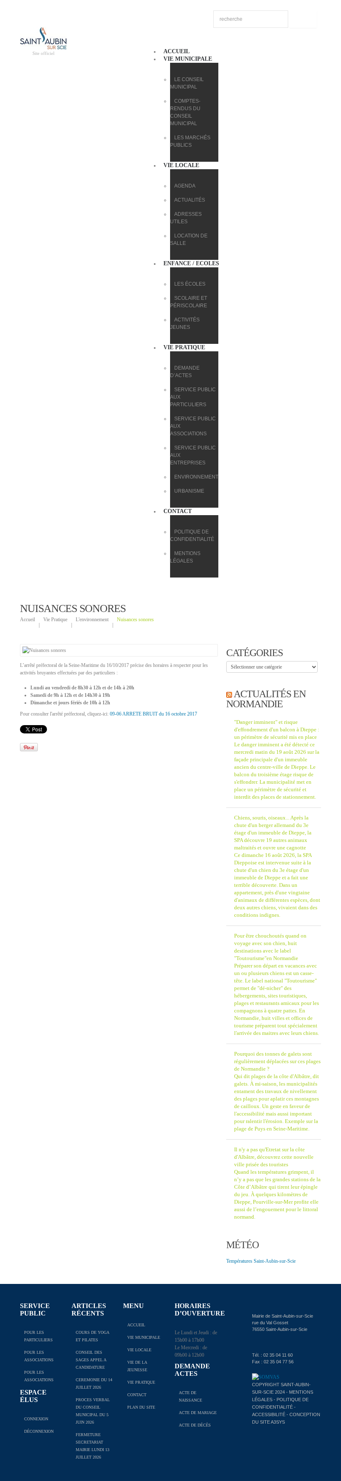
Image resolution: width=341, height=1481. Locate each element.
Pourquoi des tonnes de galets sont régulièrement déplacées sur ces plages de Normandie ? (277, 1061)
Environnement (196, 477)
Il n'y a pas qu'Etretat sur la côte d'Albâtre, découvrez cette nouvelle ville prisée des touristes (274, 1157)
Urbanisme (189, 491)
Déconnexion (39, 1431)
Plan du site (141, 1407)
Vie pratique (184, 347)
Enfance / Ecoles (191, 263)
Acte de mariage (198, 1412)
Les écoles (189, 284)
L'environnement (92, 619)
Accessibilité (268, 1414)
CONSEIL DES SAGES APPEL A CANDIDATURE (91, 1360)
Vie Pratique (55, 619)
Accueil (176, 51)
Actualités (189, 200)
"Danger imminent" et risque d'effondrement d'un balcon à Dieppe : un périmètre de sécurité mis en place (276, 729)
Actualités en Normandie (266, 699)
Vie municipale (187, 59)
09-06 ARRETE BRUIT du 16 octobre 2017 (153, 714)
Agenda (184, 186)
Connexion (36, 1419)
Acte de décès (195, 1425)
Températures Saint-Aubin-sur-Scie (261, 1261)
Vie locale (181, 165)
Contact (177, 511)
